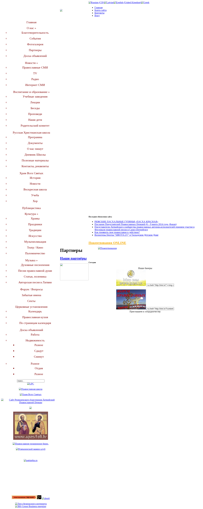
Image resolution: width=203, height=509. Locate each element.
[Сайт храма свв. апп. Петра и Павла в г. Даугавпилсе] (30, 439)
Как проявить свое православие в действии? (117, 232)
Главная (99, 7)
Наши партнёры (73, 258)
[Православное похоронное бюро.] (31, 443)
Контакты (99, 13)
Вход (97, 15)
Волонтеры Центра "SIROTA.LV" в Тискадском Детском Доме (126, 235)
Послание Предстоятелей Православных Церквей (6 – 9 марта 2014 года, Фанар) (136, 224)
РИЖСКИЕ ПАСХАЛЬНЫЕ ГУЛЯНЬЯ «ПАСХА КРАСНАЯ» (126, 221)
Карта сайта (101, 10)
